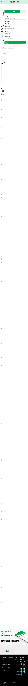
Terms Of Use (4, 670)
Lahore (10, 5)
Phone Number (8, 21)
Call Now (13, 11)
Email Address (7, 26)
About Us (3, 659)
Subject (6, 31)
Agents (6, 5)
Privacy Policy (4, 668)
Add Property (10, 668)
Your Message (7, 36)
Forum (9, 662)
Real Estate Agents (10, 666)
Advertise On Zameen (4, 666)
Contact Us (3, 661)
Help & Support (4, 664)
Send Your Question (15, 42)
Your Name (7, 16)
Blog (8, 659)
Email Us (17, 680)
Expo (9, 664)
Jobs (2, 662)
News (9, 661)
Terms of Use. (21, 46)
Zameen (2, 5)
